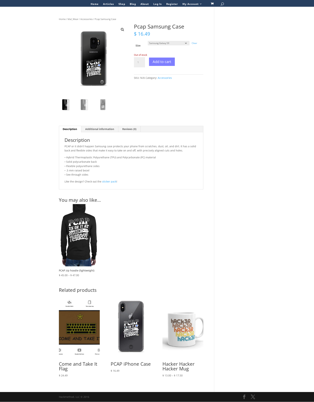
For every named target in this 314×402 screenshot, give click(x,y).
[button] (122, 29)
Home (94, 4)
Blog (133, 4)
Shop (121, 4)
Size (138, 45)
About (144, 4)
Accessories (86, 19)
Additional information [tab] (99, 129)
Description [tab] (70, 129)
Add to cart (162, 61)
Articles (108, 4)
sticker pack (109, 181)
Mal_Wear (73, 19)
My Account (190, 4)
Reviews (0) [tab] (129, 129)
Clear (194, 43)
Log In (157, 4)
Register (172, 4)
